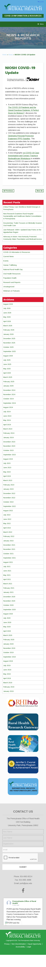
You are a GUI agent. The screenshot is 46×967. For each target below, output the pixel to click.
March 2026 (7, 326)
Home (4, 55)
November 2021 (9, 549)
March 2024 (7, 429)
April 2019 (7, 678)
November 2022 (9, 498)
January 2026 (8, 334)
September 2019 (9, 657)
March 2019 (7, 683)
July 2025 (6, 360)
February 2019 (8, 687)
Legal (29, 947)
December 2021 (9, 545)
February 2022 (8, 536)
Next (39, 191)
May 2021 (7, 575)
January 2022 (8, 541)
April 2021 (7, 579)
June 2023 (7, 467)
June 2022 (7, 519)
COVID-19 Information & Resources (23, 16)
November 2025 (9, 343)
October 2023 (8, 450)
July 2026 (6, 308)
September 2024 (9, 403)
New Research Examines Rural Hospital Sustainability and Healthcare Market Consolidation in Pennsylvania (22, 216)
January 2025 (8, 386)
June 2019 (7, 670)
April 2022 (7, 528)
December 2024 (9, 390)
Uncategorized (8, 287)
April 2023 (7, 476)
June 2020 (7, 622)
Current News (8, 256)
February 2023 (8, 485)
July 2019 (6, 665)
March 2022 (7, 532)
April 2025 (7, 373)
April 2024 (7, 425)
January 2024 (8, 437)
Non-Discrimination (19, 944)
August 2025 (8, 356)
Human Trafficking (10, 265)
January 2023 (8, 489)
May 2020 (7, 627)
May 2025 (7, 369)
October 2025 (8, 347)
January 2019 (8, 691)
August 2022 (8, 511)
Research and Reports (11, 282)
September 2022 (9, 506)
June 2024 (7, 416)
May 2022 (7, 523)
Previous (9, 191)
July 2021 (6, 566)
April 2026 (7, 321)
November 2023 (9, 446)
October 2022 (8, 502)
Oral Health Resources (12, 274)
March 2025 (7, 377)
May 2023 (7, 472)
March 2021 (7, 584)
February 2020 (8, 640)
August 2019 (8, 661)
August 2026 (8, 304)
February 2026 (8, 330)
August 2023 (8, 459)
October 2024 (8, 399)
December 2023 (9, 442)
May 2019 (7, 674)
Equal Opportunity (34, 944)
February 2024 (8, 433)
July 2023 (6, 463)
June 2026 (7, 313)
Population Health (10, 278)
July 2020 (6, 618)
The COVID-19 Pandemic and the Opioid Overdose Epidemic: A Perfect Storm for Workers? (23, 110)
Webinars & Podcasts (11, 291)
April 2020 (7, 631)
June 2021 (7, 571)
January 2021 (8, 592)
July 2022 (6, 515)
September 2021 (9, 558)
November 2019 (9, 648)
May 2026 (7, 317)
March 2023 (7, 480)
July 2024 (6, 412)
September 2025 (9, 351)
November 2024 (9, 394)
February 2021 (8, 588)
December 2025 (9, 338)
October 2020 (8, 605)
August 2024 (8, 407)
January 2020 (8, 644)
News (11, 55)
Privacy (7, 944)
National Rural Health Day (13, 269)
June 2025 (7, 364)
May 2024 (7, 420)
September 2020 (9, 609)
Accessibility (20, 947)
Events (5, 261)
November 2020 (9, 601)
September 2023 (9, 455)
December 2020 (9, 597)
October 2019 (8, 652)
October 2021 (8, 554)
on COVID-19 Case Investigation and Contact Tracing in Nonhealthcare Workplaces (23, 156)
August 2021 (8, 562)
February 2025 (8, 382)
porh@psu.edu (26, 883)
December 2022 (9, 493)
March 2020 (7, 635)
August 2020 (8, 614)
